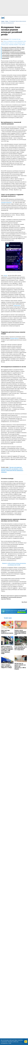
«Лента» (6, 275)
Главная (2, 21)
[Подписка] (21, 18)
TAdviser (5, 41)
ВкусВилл (16, 44)
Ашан (7, 44)
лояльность (11, 42)
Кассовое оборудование (18, 41)
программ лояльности (6, 202)
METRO (23, 44)
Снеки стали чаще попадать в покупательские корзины (7, 632)
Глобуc (20, 44)
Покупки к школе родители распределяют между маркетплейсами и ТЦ (20, 632)
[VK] (9, 18)
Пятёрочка (3, 44)
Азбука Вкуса (11, 44)
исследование (10, 41)
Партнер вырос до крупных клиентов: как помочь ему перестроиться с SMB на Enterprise (20, 666)
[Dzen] (13, 18)
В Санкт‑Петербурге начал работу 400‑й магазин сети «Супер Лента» (21, 648)
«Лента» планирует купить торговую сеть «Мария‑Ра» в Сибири (6, 666)
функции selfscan (14, 338)
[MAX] (11, 18)
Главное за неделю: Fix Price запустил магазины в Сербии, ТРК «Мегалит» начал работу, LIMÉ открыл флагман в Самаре (7, 650)
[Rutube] (18, 18)
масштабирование (18, 42)
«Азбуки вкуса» (17, 305)
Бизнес (6, 21)
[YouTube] (16, 18)
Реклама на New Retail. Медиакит (14, 272)
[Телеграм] (6, 18)
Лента (24, 42)
